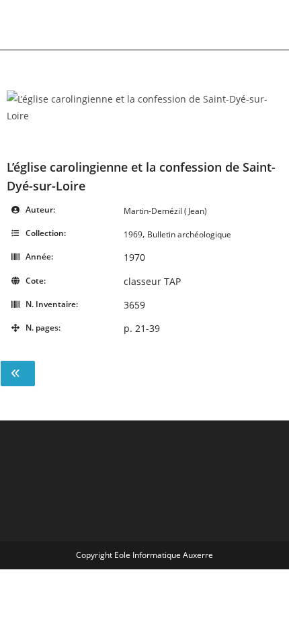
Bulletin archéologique (189, 234)
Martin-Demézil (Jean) (165, 211)
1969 (133, 234)
